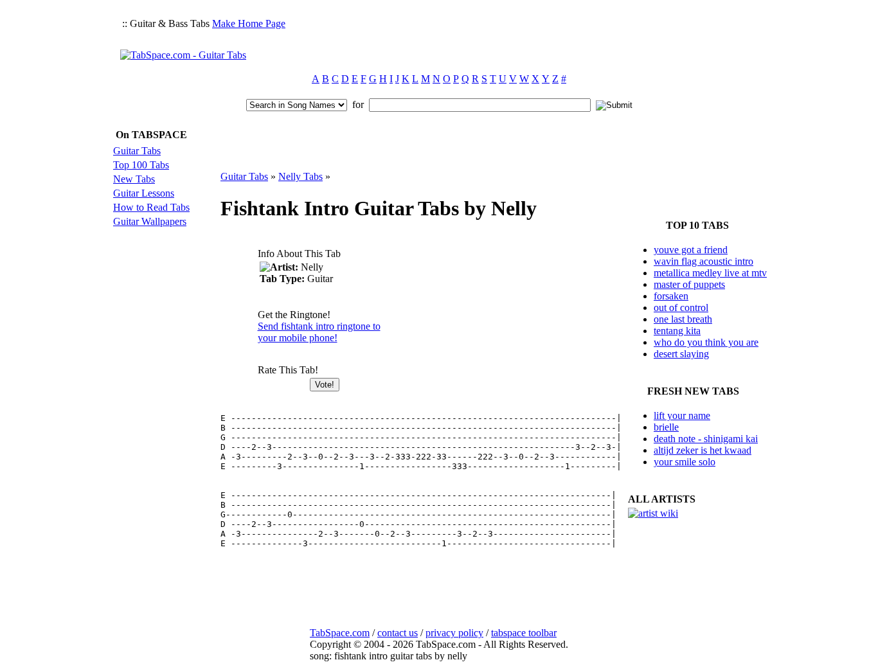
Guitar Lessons (143, 193)
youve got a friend (691, 249)
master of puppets (689, 284)
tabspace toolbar (524, 632)
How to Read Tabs (151, 207)
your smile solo (684, 461)
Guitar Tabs (137, 150)
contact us (397, 632)
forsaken (671, 295)
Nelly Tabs (300, 176)
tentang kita (677, 330)
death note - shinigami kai (706, 438)
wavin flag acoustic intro (703, 261)
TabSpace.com (340, 632)
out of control (681, 307)
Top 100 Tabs (141, 164)
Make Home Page (248, 23)
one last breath (683, 319)
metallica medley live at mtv (710, 272)
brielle (666, 427)
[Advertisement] (524, 36)
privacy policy (454, 632)
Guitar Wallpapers (149, 221)
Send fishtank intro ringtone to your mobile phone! (319, 332)
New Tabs (134, 179)
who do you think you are (706, 342)
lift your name (682, 415)
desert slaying (681, 353)
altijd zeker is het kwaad (702, 450)
